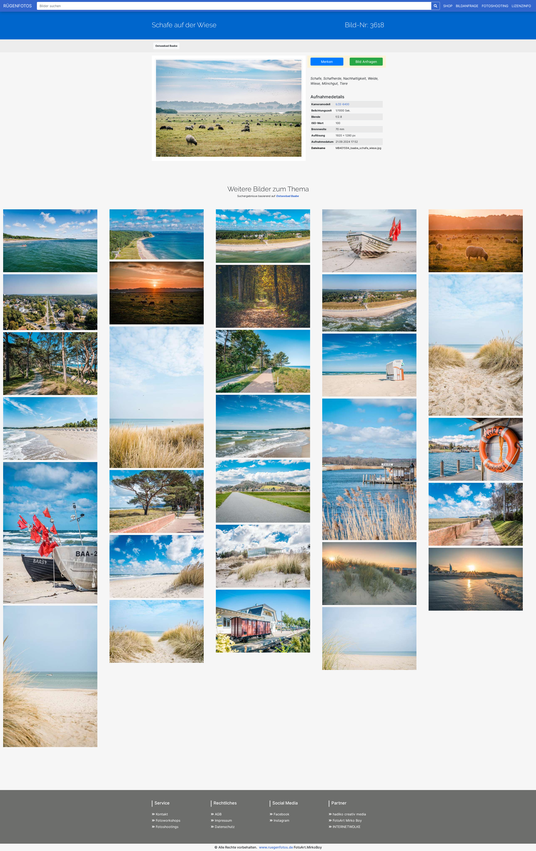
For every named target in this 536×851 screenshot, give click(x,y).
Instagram (281, 820)
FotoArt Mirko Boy (347, 820)
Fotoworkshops (168, 820)
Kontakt (162, 814)
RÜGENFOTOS (17, 5)
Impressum (223, 820)
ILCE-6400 (342, 104)
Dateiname (318, 148)
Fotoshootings (167, 827)
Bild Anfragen (366, 62)
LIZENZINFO (521, 6)
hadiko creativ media (349, 814)
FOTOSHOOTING (495, 6)
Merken (327, 62)
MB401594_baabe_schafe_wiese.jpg (358, 148)
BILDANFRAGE (467, 6)
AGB (218, 814)
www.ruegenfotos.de (276, 847)
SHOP (447, 6)
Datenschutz (225, 827)
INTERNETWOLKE (347, 827)
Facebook (281, 814)
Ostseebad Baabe (166, 45)
